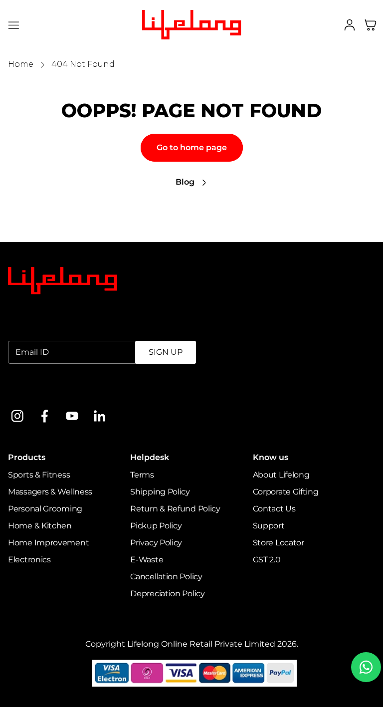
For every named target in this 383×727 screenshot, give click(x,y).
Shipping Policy (160, 491)
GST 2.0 (267, 559)
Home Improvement (48, 542)
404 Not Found (83, 64)
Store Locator (278, 542)
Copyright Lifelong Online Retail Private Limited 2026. (191, 644)
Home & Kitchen (40, 525)
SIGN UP (166, 352)
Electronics (29, 559)
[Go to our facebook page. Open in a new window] (44, 416)
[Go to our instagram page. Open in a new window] (17, 416)
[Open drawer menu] (13, 24)
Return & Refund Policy (175, 508)
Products (26, 457)
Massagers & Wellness (50, 491)
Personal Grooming (45, 508)
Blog (185, 182)
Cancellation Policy (166, 576)
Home (20, 64)
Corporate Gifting (286, 491)
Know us (270, 457)
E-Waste (146, 559)
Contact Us (274, 508)
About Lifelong (281, 475)
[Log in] (349, 24)
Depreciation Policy (167, 593)
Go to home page (192, 147)
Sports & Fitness (39, 475)
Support (269, 525)
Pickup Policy (156, 525)
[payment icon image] (195, 673)
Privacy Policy (156, 542)
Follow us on (33, 390)
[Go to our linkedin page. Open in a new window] (99, 416)
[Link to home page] (62, 281)
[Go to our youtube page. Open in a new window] (72, 416)
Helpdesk (149, 457)
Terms (142, 475)
